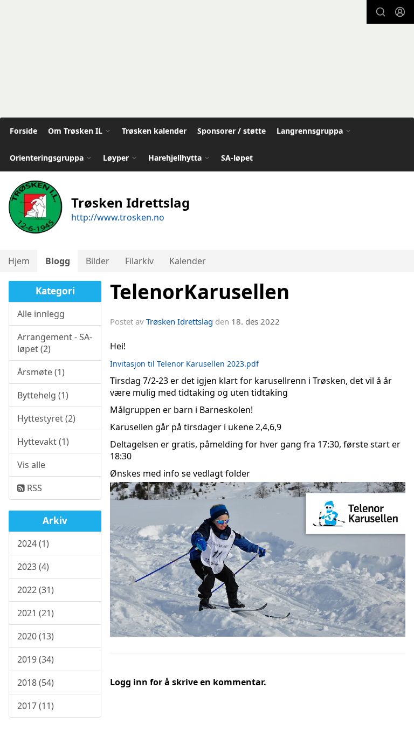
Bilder (97, 261)
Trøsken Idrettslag (179, 321)
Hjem (19, 261)
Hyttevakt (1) (43, 441)
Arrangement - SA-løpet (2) (54, 343)
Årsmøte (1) (41, 372)
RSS (33, 488)
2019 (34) (35, 659)
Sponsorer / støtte (231, 131)
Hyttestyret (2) (46, 418)
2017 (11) (35, 706)
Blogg (57, 261)
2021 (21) (35, 613)
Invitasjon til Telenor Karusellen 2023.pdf (184, 364)
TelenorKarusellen (199, 291)
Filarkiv (139, 261)
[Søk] (380, 12)
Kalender (187, 261)
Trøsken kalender (154, 131)
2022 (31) (35, 590)
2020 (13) (35, 636)
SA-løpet (237, 158)
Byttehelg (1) (42, 395)
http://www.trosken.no (117, 217)
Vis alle (31, 465)
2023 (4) (33, 567)
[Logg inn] (400, 12)
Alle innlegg (41, 314)
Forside (23, 131)
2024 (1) (33, 543)
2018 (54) (35, 682)
